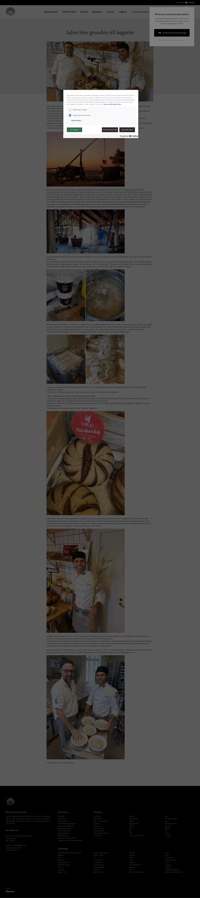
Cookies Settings (76, 120)
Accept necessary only (110, 129)
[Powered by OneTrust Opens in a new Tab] (128, 136)
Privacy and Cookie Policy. (112, 104)
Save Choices (74, 129)
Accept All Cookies (127, 129)
